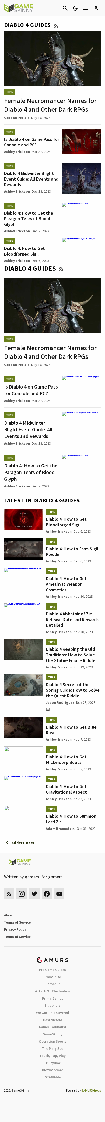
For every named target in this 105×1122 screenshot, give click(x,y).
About (9, 915)
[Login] (96, 8)
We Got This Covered (52, 1012)
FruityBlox (52, 1063)
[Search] (65, 8)
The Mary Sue (52, 1048)
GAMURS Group (91, 1090)
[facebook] (47, 893)
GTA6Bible (53, 1077)
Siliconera (53, 1005)
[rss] (9, 893)
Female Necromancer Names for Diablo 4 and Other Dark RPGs (50, 104)
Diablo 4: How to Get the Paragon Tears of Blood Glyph (28, 218)
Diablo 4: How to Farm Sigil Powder (72, 551)
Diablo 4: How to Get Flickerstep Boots (66, 759)
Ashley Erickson (17, 151)
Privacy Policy (15, 929)
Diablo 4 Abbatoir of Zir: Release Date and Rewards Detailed (72, 619)
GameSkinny (52, 1034)
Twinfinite (52, 976)
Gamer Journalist (53, 1027)
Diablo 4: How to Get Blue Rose (71, 730)
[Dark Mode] (75, 8)
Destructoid (52, 1020)
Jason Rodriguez (60, 702)
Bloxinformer (52, 1070)
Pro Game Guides (52, 969)
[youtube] (59, 893)
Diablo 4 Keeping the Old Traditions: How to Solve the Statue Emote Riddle (70, 654)
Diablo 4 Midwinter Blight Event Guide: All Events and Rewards (31, 178)
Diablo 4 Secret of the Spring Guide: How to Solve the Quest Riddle (73, 690)
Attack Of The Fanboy (52, 991)
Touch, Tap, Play (52, 1055)
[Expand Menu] (86, 8)
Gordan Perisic (16, 117)
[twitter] (34, 893)
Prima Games (52, 998)
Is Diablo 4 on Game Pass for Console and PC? (31, 142)
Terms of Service (17, 922)
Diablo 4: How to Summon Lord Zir (71, 819)
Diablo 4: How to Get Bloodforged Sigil (24, 251)
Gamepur (52, 984)
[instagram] (21, 893)
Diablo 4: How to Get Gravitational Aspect (66, 789)
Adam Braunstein (60, 828)
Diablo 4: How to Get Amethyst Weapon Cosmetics (66, 584)
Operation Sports (53, 1041)
